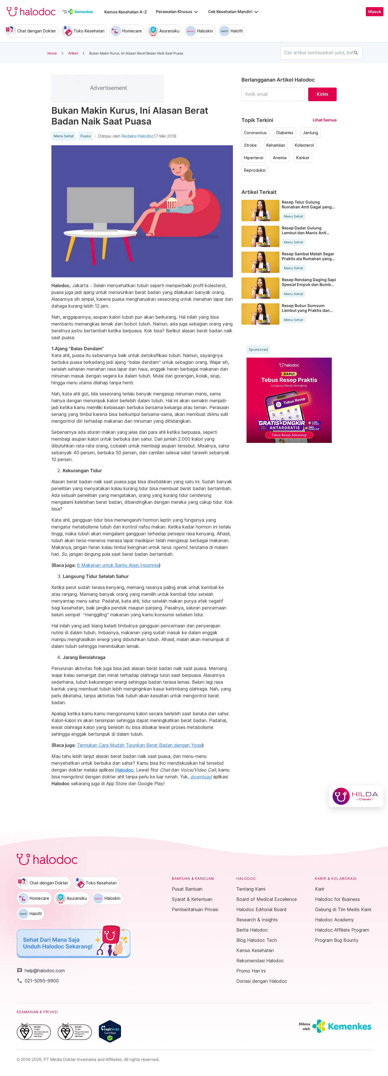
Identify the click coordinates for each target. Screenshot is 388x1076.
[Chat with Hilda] (356, 796)
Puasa (85, 136)
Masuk (374, 11)
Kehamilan (275, 145)
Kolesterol (304, 145)
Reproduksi (255, 170)
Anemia (280, 158)
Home (52, 53)
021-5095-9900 (38, 981)
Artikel (73, 53)
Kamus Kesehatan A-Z (125, 11)
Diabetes (284, 132)
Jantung (310, 132)
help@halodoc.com (41, 970)
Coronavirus (255, 132)
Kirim (322, 94)
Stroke (250, 145)
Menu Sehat (64, 136)
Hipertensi (253, 158)
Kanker (303, 158)
